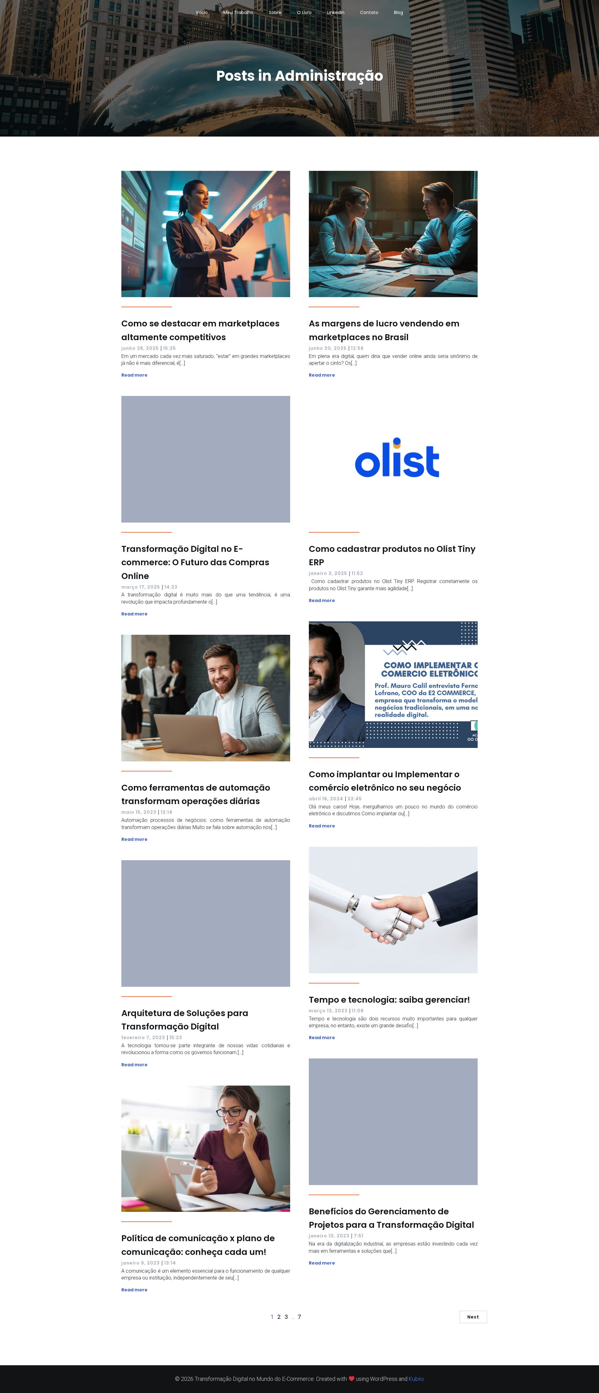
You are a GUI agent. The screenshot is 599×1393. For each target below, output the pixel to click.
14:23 (171, 587)
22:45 (355, 799)
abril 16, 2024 (326, 799)
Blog (398, 12)
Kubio (416, 1379)
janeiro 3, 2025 (328, 573)
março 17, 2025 (140, 587)
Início (202, 12)
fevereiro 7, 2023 (143, 1037)
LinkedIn (335, 12)
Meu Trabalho (238, 12)
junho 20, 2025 (328, 348)
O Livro (304, 12)
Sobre (275, 12)
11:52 (357, 573)
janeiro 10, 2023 (329, 1236)
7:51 (358, 1236)
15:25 (169, 348)
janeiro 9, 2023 (140, 1263)
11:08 (358, 1011)
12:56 (357, 348)
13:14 (170, 1263)
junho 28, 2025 (140, 348)
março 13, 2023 (328, 1011)
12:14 (167, 812)
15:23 (175, 1037)
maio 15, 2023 (138, 812)
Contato (369, 12)
